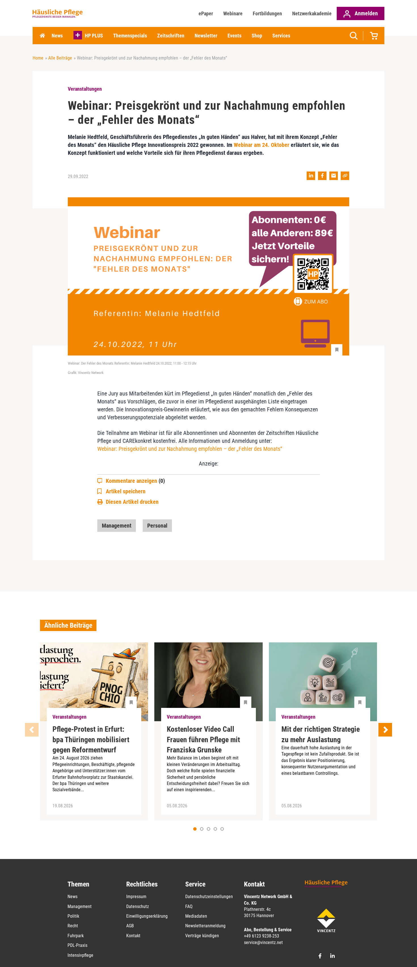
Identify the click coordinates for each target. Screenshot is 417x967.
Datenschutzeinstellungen (209, 896)
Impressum (136, 896)
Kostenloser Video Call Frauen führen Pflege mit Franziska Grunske (203, 739)
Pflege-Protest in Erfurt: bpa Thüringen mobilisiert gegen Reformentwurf (90, 739)
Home (42, 35)
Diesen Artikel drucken (132, 501)
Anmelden (365, 13)
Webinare (233, 13)
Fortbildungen (267, 13)
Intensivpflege (80, 955)
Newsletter (206, 36)
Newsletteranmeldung (205, 925)
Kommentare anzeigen (135, 480)
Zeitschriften (170, 36)
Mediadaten (196, 916)
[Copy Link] (345, 176)
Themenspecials (130, 36)
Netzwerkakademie (312, 13)
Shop (257, 36)
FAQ (189, 906)
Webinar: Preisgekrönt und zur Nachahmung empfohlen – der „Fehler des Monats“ (189, 448)
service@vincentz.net (263, 942)
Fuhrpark (76, 935)
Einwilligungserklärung (147, 916)
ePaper (206, 13)
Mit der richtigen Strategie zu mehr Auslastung (320, 734)
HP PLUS (94, 36)
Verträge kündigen (202, 935)
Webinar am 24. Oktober (261, 144)
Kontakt (133, 935)
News (57, 36)
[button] (201, 829)
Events (234, 36)
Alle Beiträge (60, 58)
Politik (73, 916)
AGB (130, 925)
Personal (157, 525)
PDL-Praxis (77, 945)
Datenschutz (137, 906)
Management (116, 525)
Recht (73, 925)
